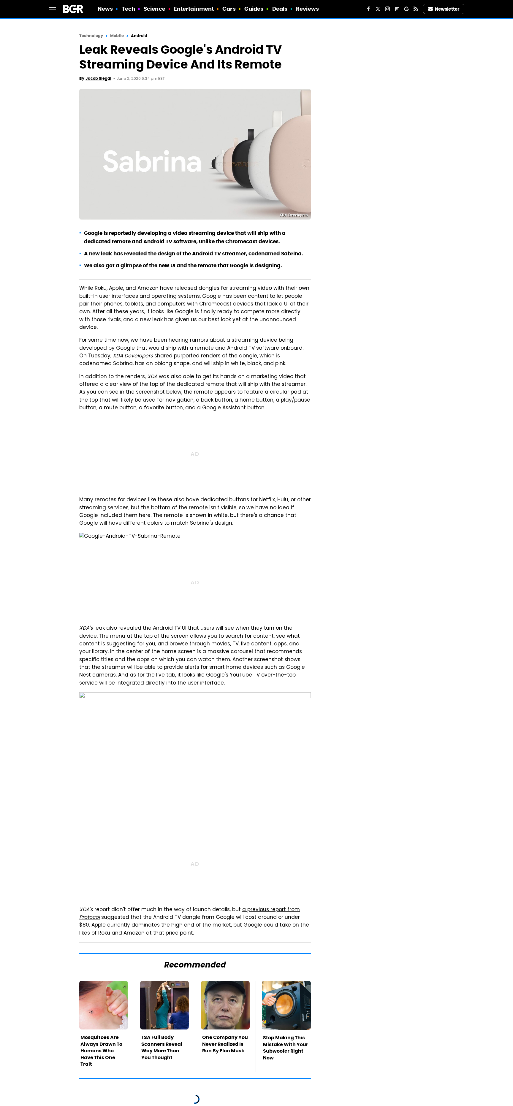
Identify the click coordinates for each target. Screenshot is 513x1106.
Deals (280, 8)
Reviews (307, 8)
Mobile (117, 35)
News (105, 8)
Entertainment (194, 8)
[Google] (406, 9)
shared (142, 356)
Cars (228, 8)
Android (139, 35)
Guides (254, 8)
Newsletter (447, 9)
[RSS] (416, 9)
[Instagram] (387, 9)
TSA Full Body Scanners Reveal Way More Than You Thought (161, 1047)
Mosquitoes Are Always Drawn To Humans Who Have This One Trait (101, 1050)
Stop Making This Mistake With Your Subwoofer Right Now (285, 1048)
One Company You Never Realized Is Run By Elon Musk (225, 1044)
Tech (128, 8)
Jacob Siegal (98, 78)
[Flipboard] (397, 9)
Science (154, 8)
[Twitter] (378, 9)
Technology (91, 35)
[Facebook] (368, 9)
